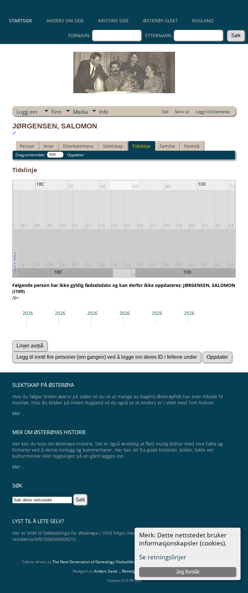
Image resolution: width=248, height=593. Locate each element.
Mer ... (18, 413)
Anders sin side (65, 20)
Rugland (202, 20)
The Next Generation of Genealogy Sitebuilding (94, 562)
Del (165, 112)
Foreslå (192, 146)
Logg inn (26, 111)
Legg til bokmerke (213, 112)
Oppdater (75, 155)
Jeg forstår (188, 572)
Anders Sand (105, 571)
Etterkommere (78, 146)
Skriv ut (182, 112)
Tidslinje (141, 146)
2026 (28, 313)
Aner (49, 146)
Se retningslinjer (162, 557)
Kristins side (113, 20)
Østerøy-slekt (160, 20)
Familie (167, 146)
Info (103, 111)
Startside (20, 20)
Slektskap (113, 146)
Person (27, 146)
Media (80, 111)
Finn (56, 111)
